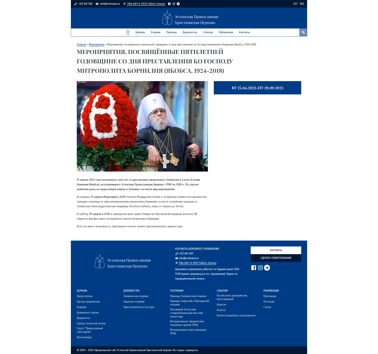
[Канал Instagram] (173, 3)
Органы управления (88, 301)
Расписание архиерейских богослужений (232, 297)
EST (296, 3)
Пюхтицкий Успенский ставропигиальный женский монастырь (186, 313)
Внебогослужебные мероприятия (236, 315)
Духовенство (190, 32)
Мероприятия (96, 44)
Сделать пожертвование (275, 258)
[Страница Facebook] (169, 3)
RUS (302, 3)
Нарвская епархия (133, 301)
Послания (268, 301)
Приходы (171, 32)
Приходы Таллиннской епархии (188, 296)
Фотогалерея (84, 337)
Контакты (244, 32)
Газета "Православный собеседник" (90, 330)
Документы (83, 318)
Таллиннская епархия (135, 296)
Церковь (140, 32)
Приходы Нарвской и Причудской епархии (189, 302)
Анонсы (221, 310)
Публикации (226, 32)
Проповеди (269, 296)
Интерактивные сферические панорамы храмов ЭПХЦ (187, 323)
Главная (81, 44)
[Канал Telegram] (178, 3)
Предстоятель (84, 296)
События (208, 32)
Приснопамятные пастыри (138, 307)
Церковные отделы (88, 312)
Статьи (267, 307)
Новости (221, 304)
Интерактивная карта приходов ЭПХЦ (188, 331)
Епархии (156, 32)
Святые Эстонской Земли (91, 323)
